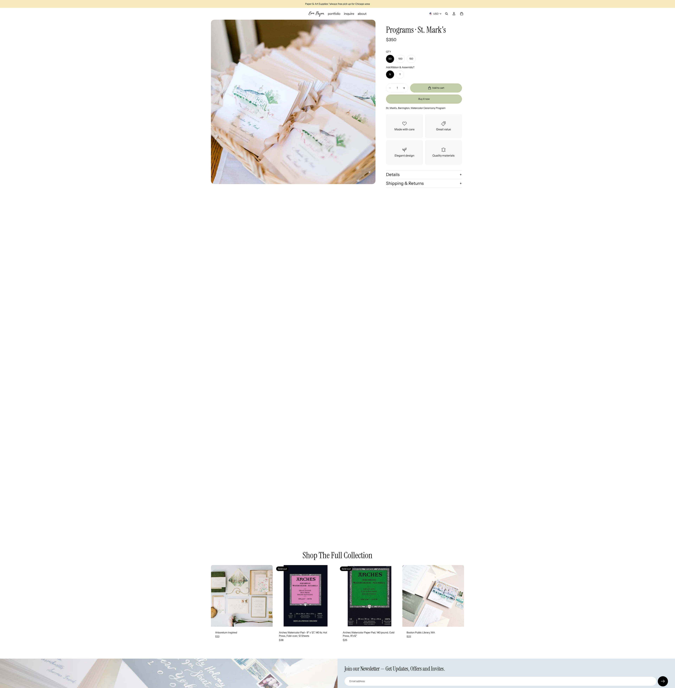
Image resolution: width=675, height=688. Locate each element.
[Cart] (461, 14)
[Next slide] (267, 596)
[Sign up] (663, 681)
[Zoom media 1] (293, 102)
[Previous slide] (216, 596)
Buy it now (424, 98)
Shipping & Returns (405, 183)
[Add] (267, 621)
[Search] (446, 14)
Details (393, 174)
